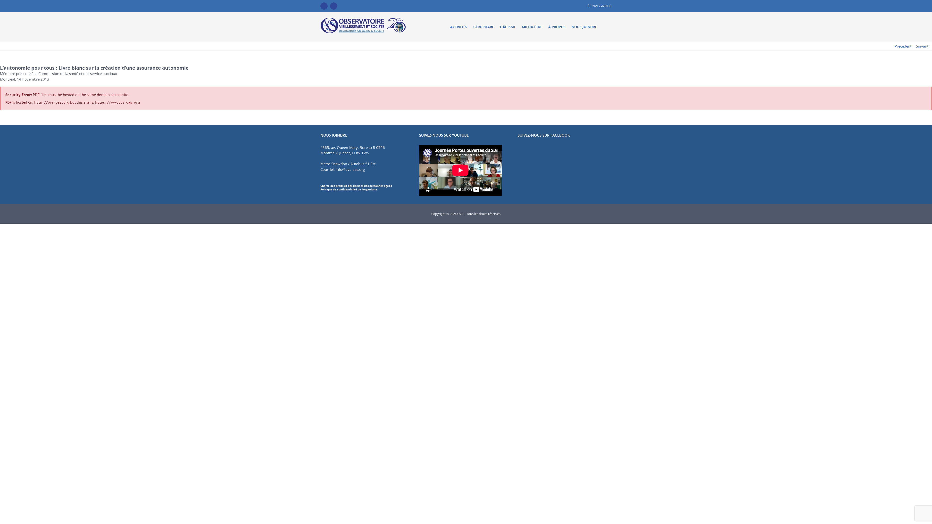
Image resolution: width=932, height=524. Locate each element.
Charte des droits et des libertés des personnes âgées (356, 186)
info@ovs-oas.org (350, 169)
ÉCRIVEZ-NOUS (600, 6)
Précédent (903, 46)
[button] (604, 26)
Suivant (922, 46)
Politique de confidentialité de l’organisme (348, 189)
